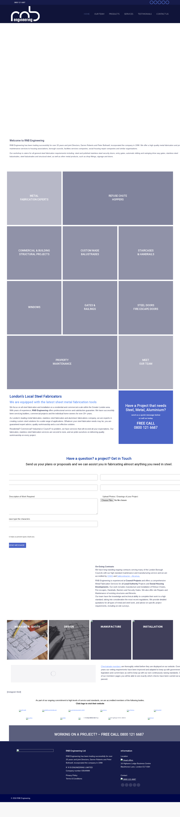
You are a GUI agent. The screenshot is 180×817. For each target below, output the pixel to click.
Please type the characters (18, 519)
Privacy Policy (71, 775)
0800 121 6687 (146, 427)
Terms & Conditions (74, 779)
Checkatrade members (111, 666)
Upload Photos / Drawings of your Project (120, 496)
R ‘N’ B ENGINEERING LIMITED (79, 767)
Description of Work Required (22, 496)
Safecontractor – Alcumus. (128, 576)
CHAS (110, 576)
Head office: (128, 760)
